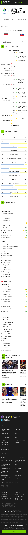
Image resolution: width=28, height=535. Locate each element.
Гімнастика (4, 475)
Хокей (17, 482)
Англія (6, 39)
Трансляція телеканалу (4, 434)
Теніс (16, 437)
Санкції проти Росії (7, 447)
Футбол (3, 440)
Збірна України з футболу (6, 465)
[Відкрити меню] (26, 2)
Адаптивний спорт (7, 460)
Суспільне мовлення (4, 493)
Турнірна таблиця (22, 19)
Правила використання (19, 493)
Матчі (12, 19)
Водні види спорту (7, 482)
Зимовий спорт (6, 468)
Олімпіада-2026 (6, 449)
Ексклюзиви (5, 437)
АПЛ (16, 447)
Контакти (4, 490)
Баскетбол (18, 468)
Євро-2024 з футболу (4, 471)
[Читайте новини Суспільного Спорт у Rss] (8, 511)
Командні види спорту (20, 460)
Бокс (16, 471)
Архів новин (18, 490)
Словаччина (22, 39)
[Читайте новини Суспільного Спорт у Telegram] (11, 511)
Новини (17, 429)
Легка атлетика (20, 440)
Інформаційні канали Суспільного (19, 498)
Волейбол (18, 443)
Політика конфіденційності (7, 497)
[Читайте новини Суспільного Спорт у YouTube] (5, 511)
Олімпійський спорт (5, 478)
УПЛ (16, 433)
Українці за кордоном (4, 443)
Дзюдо (17, 478)
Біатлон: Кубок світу (5, 429)
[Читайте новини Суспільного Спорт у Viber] (14, 511)
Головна (6, 19)
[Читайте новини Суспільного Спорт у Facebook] (2, 511)
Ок (14, 531)
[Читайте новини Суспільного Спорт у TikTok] (20, 511)
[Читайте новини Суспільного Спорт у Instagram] (17, 511)
